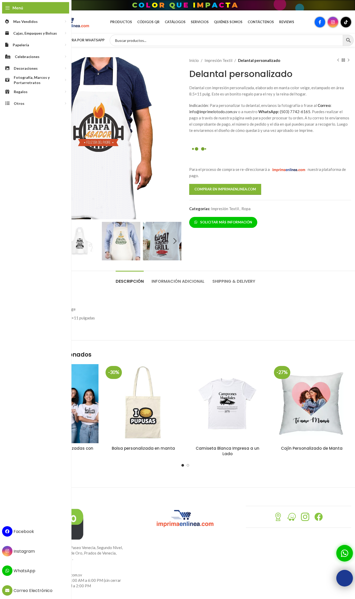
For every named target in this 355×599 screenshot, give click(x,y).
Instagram (23, 551)
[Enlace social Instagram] (333, 22)
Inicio (194, 60)
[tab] (130, 279)
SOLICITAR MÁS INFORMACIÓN (225, 222)
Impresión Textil (218, 60)
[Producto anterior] (338, 60)
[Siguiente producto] (348, 60)
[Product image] (143, 403)
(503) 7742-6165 (284, 111)
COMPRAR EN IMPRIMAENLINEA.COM (225, 189)
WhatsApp (23, 571)
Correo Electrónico (32, 591)
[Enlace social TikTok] (346, 22)
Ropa (246, 208)
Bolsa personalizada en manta (143, 448)
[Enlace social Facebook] (320, 22)
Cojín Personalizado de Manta (312, 448)
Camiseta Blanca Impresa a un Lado (227, 451)
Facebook (23, 531)
